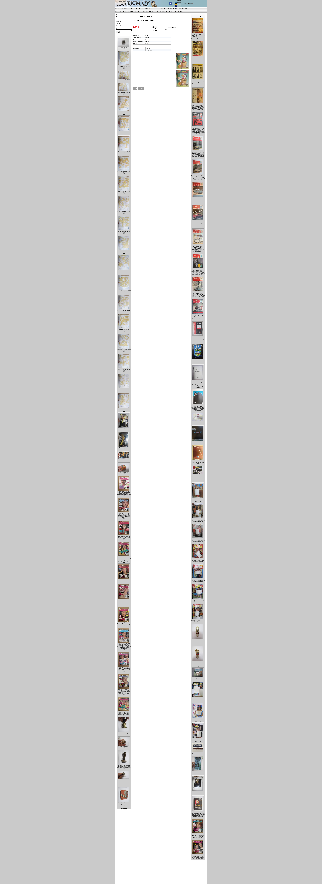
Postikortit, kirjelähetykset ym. (148, 11)
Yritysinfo (119, 23)
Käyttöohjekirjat (120, 11)
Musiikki (137, 8)
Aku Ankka (149, 50)
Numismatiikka (132, 11)
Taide (170, 11)
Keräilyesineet (164, 8)
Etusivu (118, 15)
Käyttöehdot (119, 19)
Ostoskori (118, 21)
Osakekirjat (163, 11)
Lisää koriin (172, 27)
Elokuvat (176, 11)
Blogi (117, 17)
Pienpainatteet (146, 8)
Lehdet (131, 8)
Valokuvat (173, 8)
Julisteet (155, 8)
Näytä (124, 48)
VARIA (148, 48)
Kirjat (117, 8)
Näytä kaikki (124, 808)
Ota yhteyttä (119, 25)
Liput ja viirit (182, 8)
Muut (182, 11)
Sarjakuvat (124, 8)
